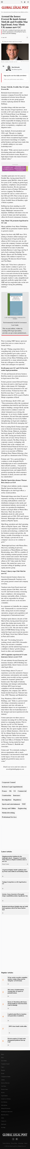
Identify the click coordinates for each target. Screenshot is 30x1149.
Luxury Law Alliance (6, 1099)
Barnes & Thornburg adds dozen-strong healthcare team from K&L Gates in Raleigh (17, 1003)
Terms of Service (6, 1143)
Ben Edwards (16, 67)
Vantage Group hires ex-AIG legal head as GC (14, 883)
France (4, 791)
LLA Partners (4, 1102)
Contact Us (3, 1121)
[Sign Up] (24, 2)
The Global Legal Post (17, 69)
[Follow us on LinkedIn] (13, 1139)
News (2, 12)
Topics (2, 1067)
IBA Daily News (5, 1114)
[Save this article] (27, 37)
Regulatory (17, 800)
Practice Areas (4, 1089)
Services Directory (5, 1083)
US (15, 791)
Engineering (22, 808)
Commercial (22, 791)
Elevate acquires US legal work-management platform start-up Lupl (17, 1040)
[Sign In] (28, 2)
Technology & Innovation (6, 1111)
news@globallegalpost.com (15, 769)
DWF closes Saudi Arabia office (18, 1026)
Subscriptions (4, 1105)
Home (2, 1054)
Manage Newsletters (5, 1108)
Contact (25, 1143)
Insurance (16, 795)
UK (10, 791)
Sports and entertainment (11, 804)
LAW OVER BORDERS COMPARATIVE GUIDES (15, 318)
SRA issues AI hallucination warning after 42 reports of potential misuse (16, 991)
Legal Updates (4, 1095)
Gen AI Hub (3, 1060)
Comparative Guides (5, 1076)
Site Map (3, 1127)
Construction (6, 795)
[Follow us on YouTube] (16, 1139)
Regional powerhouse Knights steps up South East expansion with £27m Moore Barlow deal (15, 908)
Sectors (2, 1092)
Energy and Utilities (9, 808)
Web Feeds (3, 1124)
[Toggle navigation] (1, 2)
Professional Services (9, 817)
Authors (3, 1079)
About (2, 1118)
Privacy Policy (14, 1143)
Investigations (6, 800)
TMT (24, 804)
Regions (3, 1070)
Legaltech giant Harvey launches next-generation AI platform (17, 1015)
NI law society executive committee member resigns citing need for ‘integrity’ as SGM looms (17, 979)
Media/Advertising (8, 813)
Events (2, 1073)
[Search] (21, 2)
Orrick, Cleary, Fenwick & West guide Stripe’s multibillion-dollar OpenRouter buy (15, 895)
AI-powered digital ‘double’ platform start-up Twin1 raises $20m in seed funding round (15, 870)
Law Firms (3, 1086)
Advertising (20, 1143)
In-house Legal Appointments (12, 786)
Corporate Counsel (8, 782)
